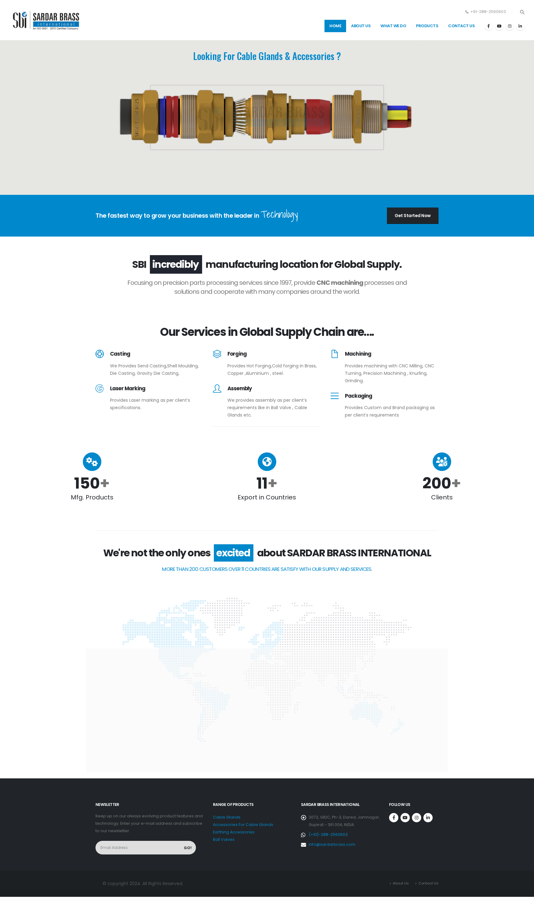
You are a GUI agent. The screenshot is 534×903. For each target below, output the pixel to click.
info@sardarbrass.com (332, 844)
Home (335, 26)
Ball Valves (224, 839)
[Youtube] (499, 26)
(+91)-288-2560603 (328, 834)
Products (427, 26)
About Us (361, 26)
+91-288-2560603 (488, 11)
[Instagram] (509, 26)
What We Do (393, 26)
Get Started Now (413, 215)
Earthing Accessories (234, 832)
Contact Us (461, 26)
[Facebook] (488, 26)
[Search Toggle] (522, 12)
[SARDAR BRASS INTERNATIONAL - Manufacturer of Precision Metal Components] (48, 20)
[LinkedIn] (520, 26)
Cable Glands (226, 817)
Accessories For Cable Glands (243, 824)
